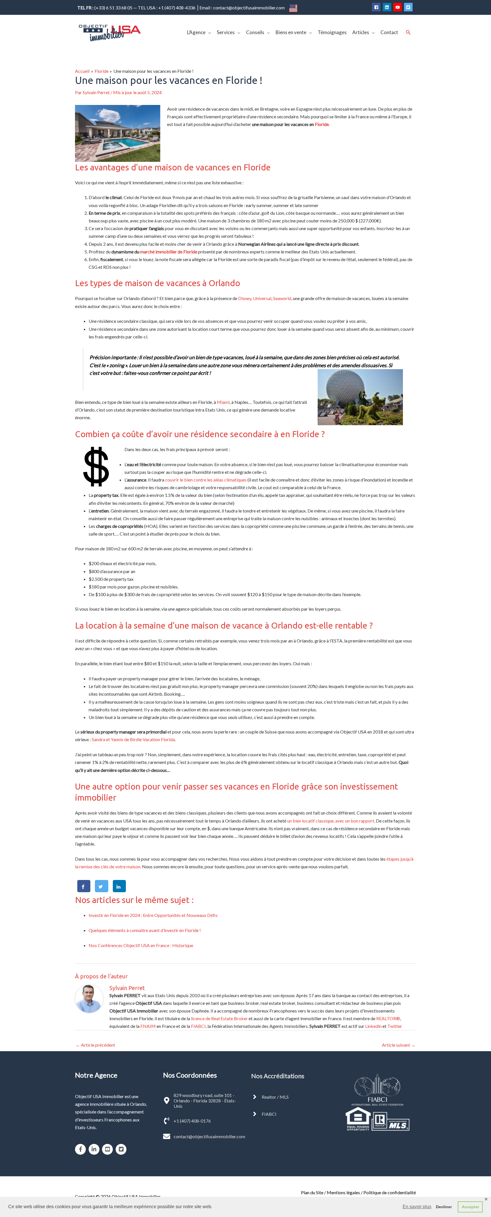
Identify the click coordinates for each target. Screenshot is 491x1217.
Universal (262, 298)
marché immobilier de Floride (168, 251)
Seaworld (282, 298)
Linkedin (373, 1026)
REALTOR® (388, 1018)
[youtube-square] (108, 1149)
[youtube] (398, 7)
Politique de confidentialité (389, 1192)
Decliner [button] (444, 1206)
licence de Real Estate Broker (219, 1018)
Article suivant (398, 1044)
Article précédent (95, 1044)
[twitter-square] (409, 7)
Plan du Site (312, 1192)
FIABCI (198, 1026)
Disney (244, 298)
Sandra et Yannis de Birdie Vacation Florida (133, 739)
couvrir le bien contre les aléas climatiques (206, 479)
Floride (322, 124)
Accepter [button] (470, 1206)
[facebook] (377, 7)
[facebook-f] (81, 1149)
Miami (223, 402)
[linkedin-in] (95, 1149)
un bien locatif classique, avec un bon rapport (330, 820)
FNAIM (148, 1026)
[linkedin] (388, 7)
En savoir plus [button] (417, 1206)
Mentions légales (343, 1192)
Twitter (394, 1026)
